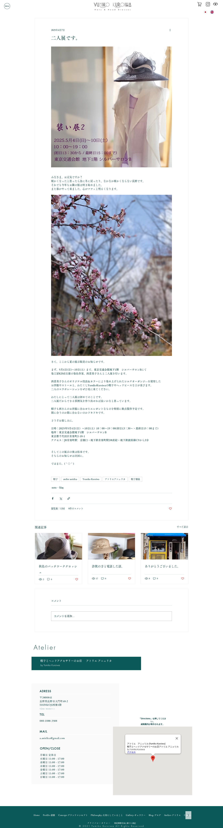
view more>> (47, 708)
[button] (7, 6)
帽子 (55, 479)
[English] (211, 12)
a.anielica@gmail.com (52, 738)
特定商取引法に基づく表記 (125, 823)
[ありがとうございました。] (164, 546)
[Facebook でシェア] (52, 498)
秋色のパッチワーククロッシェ (58, 569)
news (54, 487)
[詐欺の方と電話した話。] (111, 546)
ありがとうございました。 (162, 566)
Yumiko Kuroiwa (91, 479)
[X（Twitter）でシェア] (60, 498)
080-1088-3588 (48, 721)
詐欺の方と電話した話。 (108, 566)
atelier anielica (70, 479)
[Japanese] (204, 12)
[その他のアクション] (170, 30)
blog (61, 487)
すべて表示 (182, 527)
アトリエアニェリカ (115, 479)
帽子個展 (135, 479)
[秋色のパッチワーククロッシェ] (58, 546)
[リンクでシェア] (68, 498)
